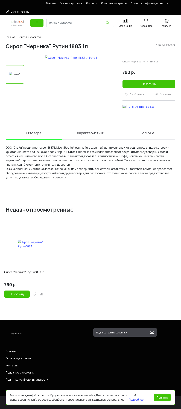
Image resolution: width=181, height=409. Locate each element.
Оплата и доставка (18, 358)
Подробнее (136, 400)
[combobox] (80, 23)
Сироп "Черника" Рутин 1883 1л (24, 272)
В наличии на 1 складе (141, 106)
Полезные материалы (20, 372)
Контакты (12, 365)
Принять (162, 397)
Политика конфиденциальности (27, 380)
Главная (10, 37)
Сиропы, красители (30, 37)
